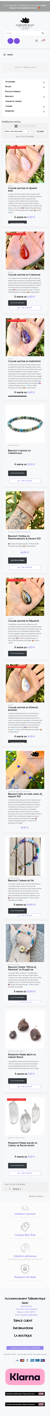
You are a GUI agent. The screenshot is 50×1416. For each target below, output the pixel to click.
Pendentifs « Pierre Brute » (16, 1051)
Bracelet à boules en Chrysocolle (19, 452)
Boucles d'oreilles (12, 91)
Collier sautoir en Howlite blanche (23, 708)
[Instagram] (17, 41)
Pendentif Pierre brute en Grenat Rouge (22, 1056)
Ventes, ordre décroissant (17, 131)
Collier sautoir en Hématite (23, 620)
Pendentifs (9, 111)
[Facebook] (10, 41)
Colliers (8, 106)
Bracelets (9, 96)
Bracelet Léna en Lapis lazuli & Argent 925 (25, 795)
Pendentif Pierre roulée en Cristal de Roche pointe (22, 1144)
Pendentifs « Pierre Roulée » (16, 1137)
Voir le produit (25, 308)
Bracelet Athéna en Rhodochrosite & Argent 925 (24, 537)
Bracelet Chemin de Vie (21, 880)
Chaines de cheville (13, 101)
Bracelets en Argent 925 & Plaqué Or (19, 532)
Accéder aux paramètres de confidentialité (25, 1348)
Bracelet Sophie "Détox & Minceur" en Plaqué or (22, 968)
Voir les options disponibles (17, 223)
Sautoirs (10, 185)
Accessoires (10, 81)
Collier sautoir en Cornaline (24, 274)
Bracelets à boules (13, 445)
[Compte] (36, 40)
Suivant (17, 1189)
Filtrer (40, 131)
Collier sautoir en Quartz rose (22, 189)
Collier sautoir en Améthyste (24, 361)
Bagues (8, 86)
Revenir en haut (37, 1196)
